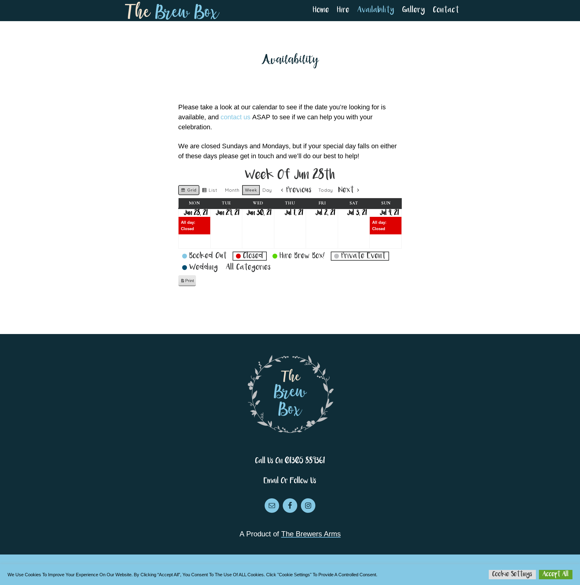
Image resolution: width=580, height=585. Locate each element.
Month (232, 190)
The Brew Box (172, 10)
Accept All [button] (556, 574)
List (209, 191)
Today (325, 190)
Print (187, 282)
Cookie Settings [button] (512, 574)
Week (251, 190)
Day (267, 190)
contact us (235, 117)
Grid (189, 191)
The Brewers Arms (311, 534)
